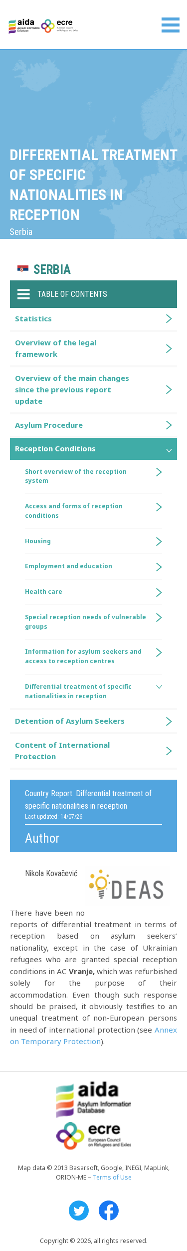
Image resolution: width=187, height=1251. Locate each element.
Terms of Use (112, 1177)
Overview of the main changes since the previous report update (72, 389)
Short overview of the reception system (76, 476)
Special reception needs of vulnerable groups (85, 622)
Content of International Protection (62, 750)
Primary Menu (171, 24)
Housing (38, 541)
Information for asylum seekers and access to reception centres (83, 656)
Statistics (33, 318)
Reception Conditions (55, 448)
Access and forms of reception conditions (74, 511)
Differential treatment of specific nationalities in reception (78, 691)
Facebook (109, 1211)
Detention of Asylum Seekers (70, 721)
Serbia (52, 269)
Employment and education (68, 566)
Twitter (79, 1211)
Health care (43, 591)
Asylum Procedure (49, 425)
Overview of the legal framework (55, 348)
